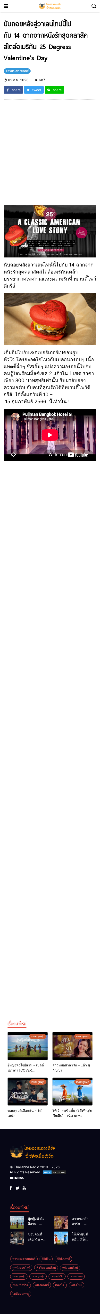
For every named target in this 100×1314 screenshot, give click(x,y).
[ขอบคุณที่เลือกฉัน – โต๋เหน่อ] (28, 1092)
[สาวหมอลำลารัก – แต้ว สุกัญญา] (72, 1046)
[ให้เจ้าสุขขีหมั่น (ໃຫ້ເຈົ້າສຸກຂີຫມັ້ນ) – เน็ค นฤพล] (72, 1092)
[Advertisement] (50, 155)
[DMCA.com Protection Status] (54, 1172)
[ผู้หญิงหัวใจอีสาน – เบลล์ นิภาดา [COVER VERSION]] (28, 1046)
